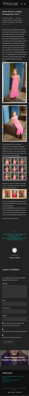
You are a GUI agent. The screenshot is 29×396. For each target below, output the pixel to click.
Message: (5, 283)
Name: (4, 300)
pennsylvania (8, 238)
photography (23, 238)
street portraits (15, 239)
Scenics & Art (5, 378)
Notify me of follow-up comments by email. (14, 331)
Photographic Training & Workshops (11, 380)
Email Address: (6, 308)
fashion (13, 234)
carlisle (9, 234)
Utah (20, 239)
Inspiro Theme (11, 392)
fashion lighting (19, 234)
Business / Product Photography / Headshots (13, 376)
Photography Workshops (15, 22)
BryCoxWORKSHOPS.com (9, 208)
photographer (15, 238)
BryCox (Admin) (8, 18)
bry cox (5, 234)
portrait (9, 239)
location (16, 235)
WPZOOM (18, 392)
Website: (4, 315)
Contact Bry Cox (6, 381)
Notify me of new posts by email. (11, 337)
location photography (15, 236)
